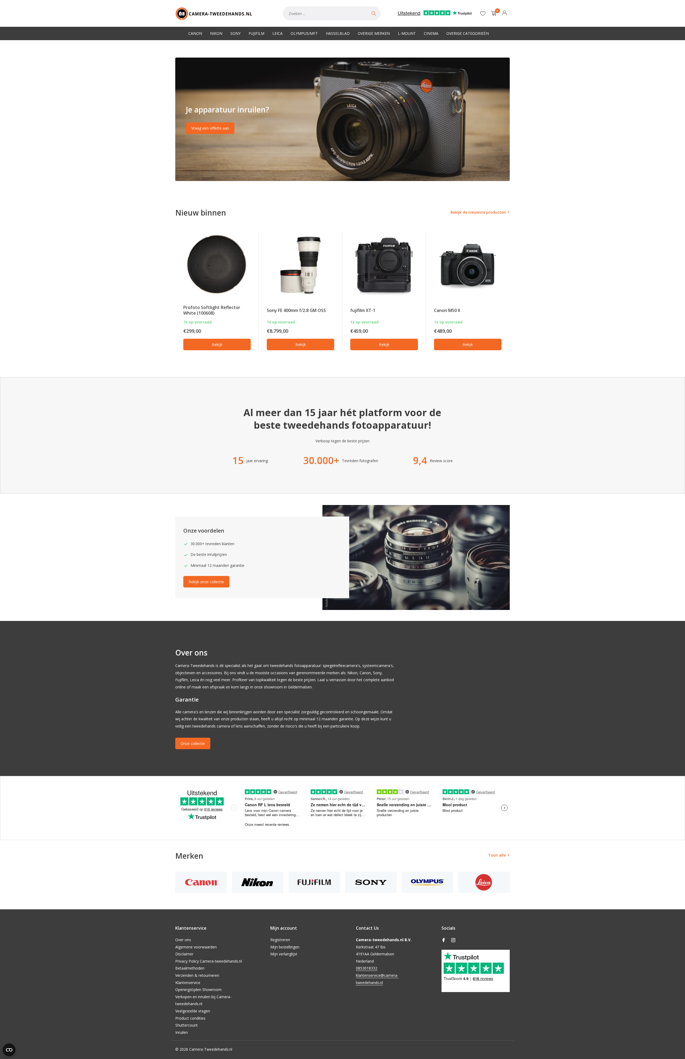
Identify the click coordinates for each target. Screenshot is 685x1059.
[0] (492, 13)
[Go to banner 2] (342, 119)
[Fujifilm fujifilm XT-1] (384, 265)
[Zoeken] (373, 13)
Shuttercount (186, 1025)
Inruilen (181, 1032)
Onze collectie (193, 743)
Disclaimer (184, 953)
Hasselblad (338, 33)
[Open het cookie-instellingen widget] (9, 1049)
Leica (277, 33)
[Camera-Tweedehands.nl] (223, 13)
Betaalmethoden (189, 968)
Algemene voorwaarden (196, 946)
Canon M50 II (447, 310)
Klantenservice (187, 982)
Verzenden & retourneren (197, 975)
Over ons (183, 939)
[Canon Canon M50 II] (467, 265)
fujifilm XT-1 (362, 310)
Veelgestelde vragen (192, 1010)
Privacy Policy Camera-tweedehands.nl (208, 961)
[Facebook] (444, 940)
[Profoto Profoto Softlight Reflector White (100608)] (217, 265)
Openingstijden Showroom (198, 989)
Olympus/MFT (304, 33)
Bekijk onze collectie (206, 581)
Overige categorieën (467, 33)
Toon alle (497, 855)
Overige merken (374, 33)
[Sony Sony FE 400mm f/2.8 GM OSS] (300, 265)
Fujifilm (256, 33)
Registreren (280, 939)
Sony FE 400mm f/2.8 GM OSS (296, 310)
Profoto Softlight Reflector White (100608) (211, 310)
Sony (235, 33)
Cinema (431, 33)
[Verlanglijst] (483, 13)
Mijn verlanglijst (283, 953)
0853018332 (366, 968)
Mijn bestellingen (284, 946)
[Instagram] (453, 940)
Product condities (190, 1018)
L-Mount (407, 33)
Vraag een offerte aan (210, 128)
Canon (195, 33)
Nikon (216, 33)
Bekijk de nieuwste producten (478, 212)
